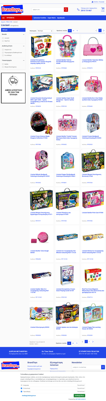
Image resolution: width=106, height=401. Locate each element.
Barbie (6, 64)
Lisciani (7, 38)
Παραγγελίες (54, 368)
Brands (4, 34)
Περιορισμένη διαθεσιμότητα (13, 52)
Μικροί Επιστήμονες (11, 67)
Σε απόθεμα (8, 55)
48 (73, 30)
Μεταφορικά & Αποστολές (58, 371)
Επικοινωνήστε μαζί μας (35, 366)
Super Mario (52, 18)
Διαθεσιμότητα (7, 46)
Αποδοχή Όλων (79, 395)
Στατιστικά (26, 388)
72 (77, 30)
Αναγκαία (26, 385)
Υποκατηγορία (7, 60)
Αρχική (3, 22)
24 (69, 30)
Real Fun (7, 41)
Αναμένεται (8, 49)
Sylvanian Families (40, 18)
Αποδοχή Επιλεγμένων (29, 395)
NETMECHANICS (81, 399)
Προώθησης (26, 391)
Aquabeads (61, 18)
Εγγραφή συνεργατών (34, 369)
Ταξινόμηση (33, 31)
